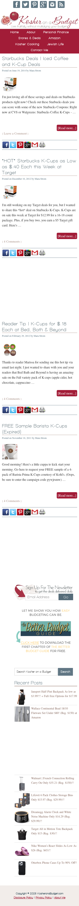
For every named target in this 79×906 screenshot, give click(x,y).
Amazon (55, 38)
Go (65, 597)
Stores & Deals (29, 38)
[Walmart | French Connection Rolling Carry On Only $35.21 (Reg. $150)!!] (22, 784)
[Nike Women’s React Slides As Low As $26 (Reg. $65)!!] (22, 851)
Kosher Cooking (27, 44)
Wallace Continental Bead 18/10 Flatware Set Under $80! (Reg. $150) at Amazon (54, 712)
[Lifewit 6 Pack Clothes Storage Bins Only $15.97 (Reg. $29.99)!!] (22, 801)
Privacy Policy (44, 897)
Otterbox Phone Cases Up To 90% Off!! (54, 862)
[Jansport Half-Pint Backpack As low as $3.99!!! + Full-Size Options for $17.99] (22, 697)
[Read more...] (67, 128)
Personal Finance (56, 32)
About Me (59, 897)
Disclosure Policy (23, 897)
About (31, 32)
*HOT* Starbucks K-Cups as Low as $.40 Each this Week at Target (39, 166)
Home (14, 32)
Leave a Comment (15, 133)
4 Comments (12, 241)
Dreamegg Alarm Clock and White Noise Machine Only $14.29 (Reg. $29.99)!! (51, 816)
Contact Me (39, 50)
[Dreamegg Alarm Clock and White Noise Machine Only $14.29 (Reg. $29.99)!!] (22, 817)
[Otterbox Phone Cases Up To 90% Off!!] (22, 868)
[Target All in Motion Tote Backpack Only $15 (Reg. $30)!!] (22, 834)
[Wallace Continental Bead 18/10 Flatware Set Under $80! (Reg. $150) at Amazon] (22, 714)
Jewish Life (55, 44)
